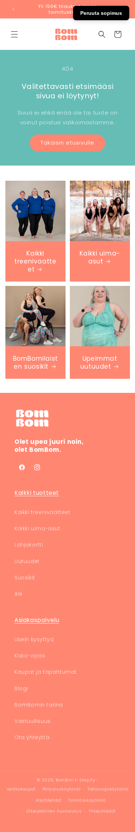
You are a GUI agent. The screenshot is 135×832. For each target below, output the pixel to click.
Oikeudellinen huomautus (54, 811)
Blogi (21, 688)
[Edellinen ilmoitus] (13, 9)
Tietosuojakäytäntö (108, 789)
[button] (14, 34)
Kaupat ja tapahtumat (45, 672)
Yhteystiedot (102, 811)
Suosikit (24, 577)
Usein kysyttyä (34, 639)
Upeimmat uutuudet (98, 362)
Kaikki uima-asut (99, 257)
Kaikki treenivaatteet (35, 261)
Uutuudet (27, 561)
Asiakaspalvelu (36, 620)
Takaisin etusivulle (67, 142)
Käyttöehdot (49, 800)
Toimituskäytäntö (86, 800)
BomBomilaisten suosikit (35, 362)
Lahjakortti (28, 544)
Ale (18, 593)
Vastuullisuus (32, 721)
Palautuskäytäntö (61, 789)
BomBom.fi (67, 780)
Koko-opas (29, 655)
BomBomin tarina (38, 704)
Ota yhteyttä (31, 737)
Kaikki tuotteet (36, 493)
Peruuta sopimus (101, 13)
